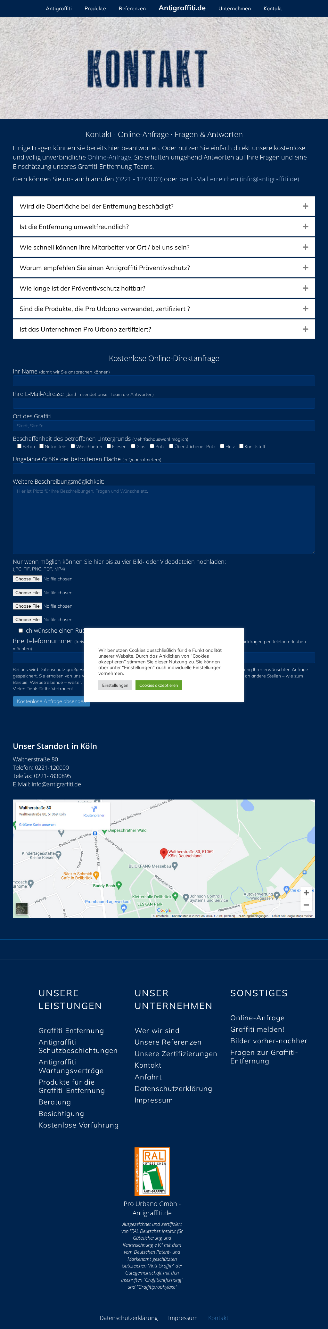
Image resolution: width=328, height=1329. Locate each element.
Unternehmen (234, 8)
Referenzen (132, 8)
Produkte (95, 8)
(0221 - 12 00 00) (139, 179)
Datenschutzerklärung (129, 1318)
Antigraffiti (59, 8)
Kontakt (273, 8)
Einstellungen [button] (115, 685)
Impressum (183, 1318)
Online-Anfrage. (110, 157)
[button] (305, 206)
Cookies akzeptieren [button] (158, 685)
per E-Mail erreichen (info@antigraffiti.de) (239, 179)
